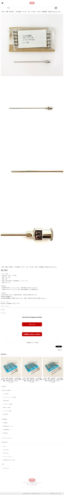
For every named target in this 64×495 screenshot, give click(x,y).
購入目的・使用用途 (5, 301)
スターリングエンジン (7, 438)
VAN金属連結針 (6, 429)
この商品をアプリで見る (32, 342)
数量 (2, 312)
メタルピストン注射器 (7, 404)
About (4, 446)
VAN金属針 (4, 419)
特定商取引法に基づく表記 (9, 460)
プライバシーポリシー (8, 456)
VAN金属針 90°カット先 (8, 426)
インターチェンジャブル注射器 (9, 397)
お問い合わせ (6, 453)
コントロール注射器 (7, 410)
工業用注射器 (6, 400)
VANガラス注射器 (6, 390)
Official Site (6, 468)
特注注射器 (5, 414)
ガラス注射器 (6, 393)
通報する (60, 349)
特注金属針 (5, 433)
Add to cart (32, 324)
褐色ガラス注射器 (6, 407)
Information (6, 449)
